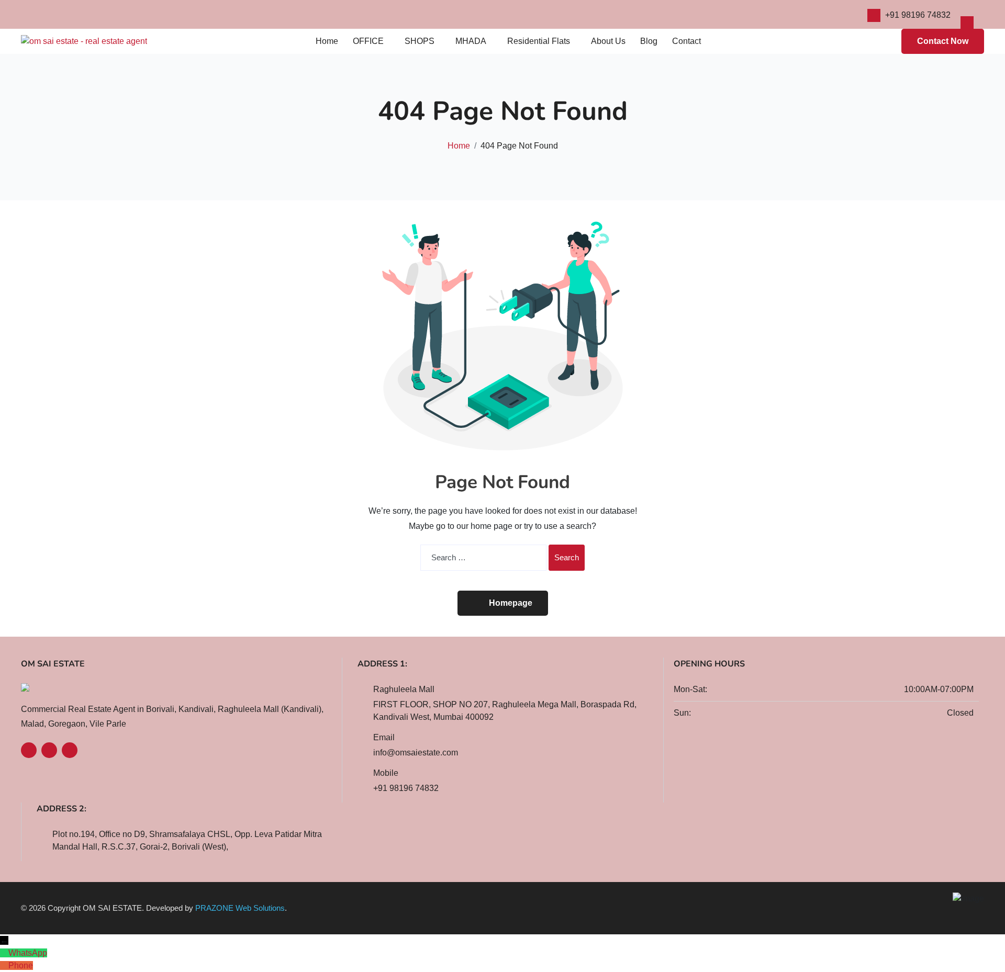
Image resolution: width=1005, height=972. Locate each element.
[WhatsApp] (3, 953)
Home (327, 41)
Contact (686, 41)
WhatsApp (27, 952)
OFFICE (368, 41)
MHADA (470, 41)
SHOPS (419, 41)
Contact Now (942, 41)
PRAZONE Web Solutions (240, 907)
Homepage (510, 602)
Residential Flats (538, 41)
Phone (20, 965)
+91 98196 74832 (918, 14)
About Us (608, 41)
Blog (648, 41)
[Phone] (3, 965)
